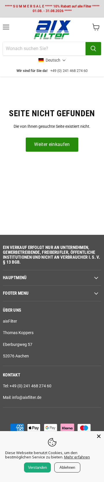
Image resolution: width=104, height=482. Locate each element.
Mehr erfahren (77, 457)
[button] (52, 60)
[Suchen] (93, 48)
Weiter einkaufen (52, 144)
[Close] (99, 436)
